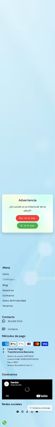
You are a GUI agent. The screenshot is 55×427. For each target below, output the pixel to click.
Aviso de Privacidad (14, 300)
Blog (5, 285)
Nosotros (8, 290)
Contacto (8, 295)
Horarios (8, 305)
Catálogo (8, 279)
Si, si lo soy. (27, 225)
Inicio (6, 274)
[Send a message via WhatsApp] (4, 422)
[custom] (17, 411)
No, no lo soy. (27, 218)
